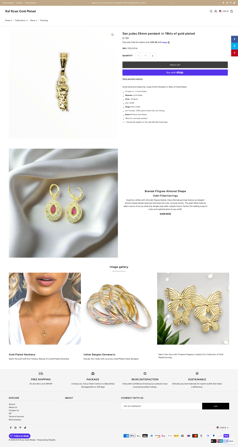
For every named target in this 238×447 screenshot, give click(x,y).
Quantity (127, 55)
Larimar (19, 3)
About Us (13, 407)
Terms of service (16, 416)
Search (12, 404)
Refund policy (15, 420)
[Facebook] (223, 3)
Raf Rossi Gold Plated (20, 11)
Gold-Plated (8, 3)
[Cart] (231, 11)
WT (10, 413)
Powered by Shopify (46, 440)
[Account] (215, 11)
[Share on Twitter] (234, 46)
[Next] (172, 3)
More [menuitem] (32, 20)
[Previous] (65, 3)
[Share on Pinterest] (234, 53)
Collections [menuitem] (20, 20)
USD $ (225, 11)
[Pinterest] (231, 3)
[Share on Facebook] (234, 39)
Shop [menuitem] (7, 20)
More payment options (132, 79)
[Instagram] (227, 3)
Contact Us (14, 410)
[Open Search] (211, 11)
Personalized (30, 3)
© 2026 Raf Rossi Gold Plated (22, 440)
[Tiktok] (234, 3)
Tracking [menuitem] (44, 20)
